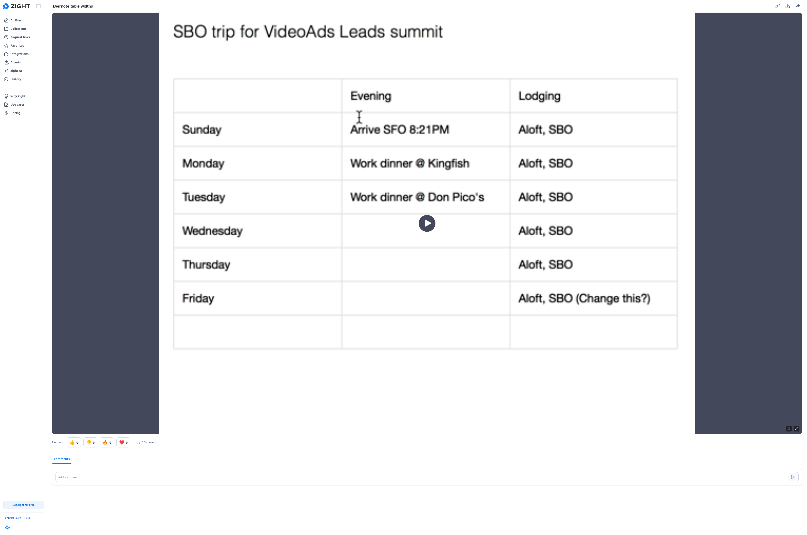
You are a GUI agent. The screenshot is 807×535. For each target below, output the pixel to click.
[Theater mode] (789, 428)
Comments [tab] (62, 459)
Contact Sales (13, 518)
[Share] (798, 6)
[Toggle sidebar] (38, 6)
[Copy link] (777, 6)
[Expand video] (796, 428)
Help (27, 518)
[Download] (787, 6)
